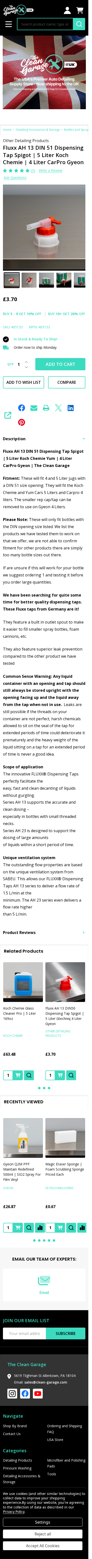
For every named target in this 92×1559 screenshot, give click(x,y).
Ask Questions (15, 177)
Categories (14, 1450)
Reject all (43, 1534)
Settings (42, 1522)
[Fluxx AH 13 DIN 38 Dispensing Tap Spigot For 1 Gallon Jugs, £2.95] (65, 982)
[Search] (79, 24)
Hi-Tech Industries (59, 1188)
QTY (10, 364)
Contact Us (12, 1433)
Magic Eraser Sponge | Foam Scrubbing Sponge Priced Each (64, 1169)
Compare (66, 382)
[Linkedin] (70, 407)
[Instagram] (12, 1394)
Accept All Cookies (43, 1545)
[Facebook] (21, 407)
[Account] (67, 10)
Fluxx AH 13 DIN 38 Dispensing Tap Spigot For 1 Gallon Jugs (63, 1013)
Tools (51, 1474)
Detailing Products (17, 1460)
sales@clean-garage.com (45, 1382)
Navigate (13, 1416)
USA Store (55, 1439)
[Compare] (40, 1228)
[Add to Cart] (18, 1075)
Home (7, 130)
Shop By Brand (15, 1426)
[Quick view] (29, 1075)
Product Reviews (19, 932)
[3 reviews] (16, 170)
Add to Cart (60, 364)
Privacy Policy (13, 1511)
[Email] (33, 407)
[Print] (46, 407)
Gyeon (8, 1188)
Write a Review (50, 170)
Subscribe (66, 1333)
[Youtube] (38, 1394)
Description (14, 438)
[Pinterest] (21, 422)
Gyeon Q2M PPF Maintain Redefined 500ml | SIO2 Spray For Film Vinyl (22, 1172)
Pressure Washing (17, 1468)
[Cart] (79, 10)
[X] (58, 407)
